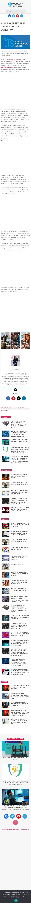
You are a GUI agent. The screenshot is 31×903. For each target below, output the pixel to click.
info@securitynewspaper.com (11, 829)
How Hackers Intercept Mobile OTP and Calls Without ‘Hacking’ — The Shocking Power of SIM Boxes (18, 424)
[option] (6, 340)
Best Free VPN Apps (17, 564)
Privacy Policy (25, 829)
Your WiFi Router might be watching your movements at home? (19, 574)
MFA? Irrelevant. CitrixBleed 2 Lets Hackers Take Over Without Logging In (20, 509)
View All (28, 465)
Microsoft (4, 138)
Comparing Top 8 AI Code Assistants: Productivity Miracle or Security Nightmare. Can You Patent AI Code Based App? (19, 652)
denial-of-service (6, 67)
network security (13, 59)
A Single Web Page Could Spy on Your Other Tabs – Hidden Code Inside (20, 525)
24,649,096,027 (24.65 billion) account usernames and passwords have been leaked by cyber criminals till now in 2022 (19, 460)
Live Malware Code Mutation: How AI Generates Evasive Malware (20, 687)
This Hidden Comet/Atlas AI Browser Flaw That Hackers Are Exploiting (20, 492)
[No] (29, 897)
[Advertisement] (15, 91)
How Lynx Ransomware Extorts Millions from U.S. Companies (19, 704)
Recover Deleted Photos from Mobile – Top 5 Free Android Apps (19, 582)
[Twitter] (15, 389)
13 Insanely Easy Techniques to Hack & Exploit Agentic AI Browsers (20, 617)
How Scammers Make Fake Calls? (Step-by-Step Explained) (19, 557)
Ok (16, 900)
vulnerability (4, 410)
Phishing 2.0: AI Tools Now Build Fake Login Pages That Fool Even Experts (20, 634)
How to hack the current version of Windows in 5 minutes (19, 476)
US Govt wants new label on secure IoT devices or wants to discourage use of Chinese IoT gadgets (15, 782)
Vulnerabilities (20, 407)
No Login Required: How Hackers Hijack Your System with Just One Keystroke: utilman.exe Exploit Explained (18, 662)
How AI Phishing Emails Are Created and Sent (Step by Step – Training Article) (19, 533)
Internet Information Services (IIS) (14, 408)
